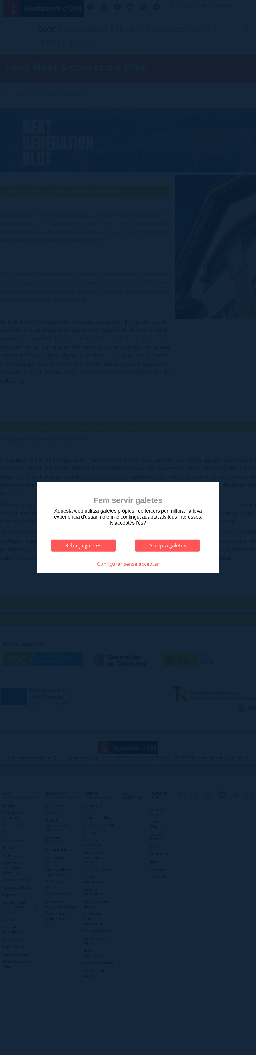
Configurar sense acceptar (128, 563)
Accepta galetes (167, 545)
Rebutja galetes (83, 545)
